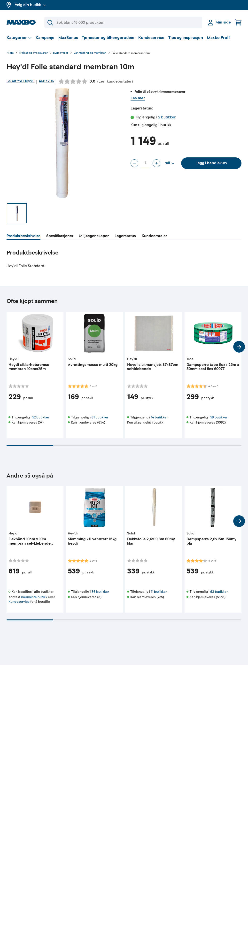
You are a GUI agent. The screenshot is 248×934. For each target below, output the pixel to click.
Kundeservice (151, 37)
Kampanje (45, 37)
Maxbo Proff (218, 37)
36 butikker (100, 591)
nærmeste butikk (34, 597)
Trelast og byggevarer (33, 53)
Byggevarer (60, 53)
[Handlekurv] (238, 22)
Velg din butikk (28, 5)
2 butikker (167, 117)
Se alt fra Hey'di (20, 81)
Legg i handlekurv (211, 163)
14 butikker (159, 417)
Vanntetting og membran (90, 53)
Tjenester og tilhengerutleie (108, 37)
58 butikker (218, 417)
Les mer (138, 98)
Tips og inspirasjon (185, 37)
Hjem (10, 53)
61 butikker (100, 417)
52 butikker (40, 417)
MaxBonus (68, 37)
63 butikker (219, 591)
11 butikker (159, 591)
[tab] (23, 236)
